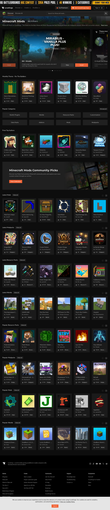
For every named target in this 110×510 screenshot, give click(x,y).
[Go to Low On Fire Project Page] (82, 340)
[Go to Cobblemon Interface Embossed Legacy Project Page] (100, 275)
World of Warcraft (7, 482)
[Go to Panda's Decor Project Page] (64, 92)
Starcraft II (5, 488)
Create (26, 8)
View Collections (16, 181)
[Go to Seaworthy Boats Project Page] (82, 146)
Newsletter (48, 485)
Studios (35, 8)
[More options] (106, 8)
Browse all (103, 109)
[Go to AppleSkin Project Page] (100, 405)
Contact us (70, 482)
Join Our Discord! (50, 476)
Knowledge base (71, 476)
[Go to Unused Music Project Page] (64, 275)
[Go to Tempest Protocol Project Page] (100, 146)
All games (4, 476)
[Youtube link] (97, 464)
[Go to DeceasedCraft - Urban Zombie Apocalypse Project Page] (28, 373)
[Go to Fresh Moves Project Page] (28, 340)
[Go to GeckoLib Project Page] (10, 405)
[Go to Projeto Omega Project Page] (64, 243)
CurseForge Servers (50, 493)
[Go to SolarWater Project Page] (64, 210)
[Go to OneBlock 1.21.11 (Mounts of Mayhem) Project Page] (28, 438)
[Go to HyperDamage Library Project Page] (82, 210)
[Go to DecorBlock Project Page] (100, 92)
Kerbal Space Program (8, 491)
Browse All (19, 13)
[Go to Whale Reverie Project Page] (82, 275)
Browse (17, 8)
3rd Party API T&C (29, 488)
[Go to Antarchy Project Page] (46, 146)
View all (15, 195)
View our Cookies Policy (67, 501)
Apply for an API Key (29, 485)
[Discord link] (100, 464)
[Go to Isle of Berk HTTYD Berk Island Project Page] (64, 438)
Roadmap (47, 488)
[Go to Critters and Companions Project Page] (10, 146)
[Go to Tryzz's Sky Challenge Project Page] (82, 308)
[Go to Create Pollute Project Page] (46, 243)
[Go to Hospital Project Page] (100, 308)
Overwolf (90, 476)
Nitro (89, 485)
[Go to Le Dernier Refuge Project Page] (100, 243)
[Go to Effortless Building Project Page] (82, 92)
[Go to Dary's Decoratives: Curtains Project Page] (10, 92)
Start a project (27, 476)
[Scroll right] (106, 195)
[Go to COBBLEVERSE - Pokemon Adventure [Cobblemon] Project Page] (82, 373)
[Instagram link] (90, 464)
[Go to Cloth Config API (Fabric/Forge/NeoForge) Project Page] (28, 405)
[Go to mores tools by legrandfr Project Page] (28, 210)
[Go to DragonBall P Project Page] (10, 243)
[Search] (106, 13)
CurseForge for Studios (94, 479)
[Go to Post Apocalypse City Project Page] (10, 308)
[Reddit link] (107, 464)
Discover (11, 13)
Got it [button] (55, 506)
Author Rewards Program (30, 482)
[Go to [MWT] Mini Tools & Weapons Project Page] (28, 275)
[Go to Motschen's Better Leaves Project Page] (46, 340)
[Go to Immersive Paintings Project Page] (28, 92)
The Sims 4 (5, 485)
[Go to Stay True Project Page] (64, 340)
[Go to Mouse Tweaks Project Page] (82, 405)
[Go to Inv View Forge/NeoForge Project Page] (46, 210)
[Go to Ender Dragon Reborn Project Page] (46, 275)
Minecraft (5, 479)
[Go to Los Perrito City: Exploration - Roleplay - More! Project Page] (82, 438)
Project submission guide (30, 479)
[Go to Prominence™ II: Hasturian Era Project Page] (64, 373)
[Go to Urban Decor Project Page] (46, 92)
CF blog (47, 482)
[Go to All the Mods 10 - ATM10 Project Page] (10, 373)
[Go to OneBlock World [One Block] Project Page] (100, 438)
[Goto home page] (7, 8)
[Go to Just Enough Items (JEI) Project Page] (46, 405)
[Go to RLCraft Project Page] (100, 373)
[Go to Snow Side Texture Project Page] (10, 275)
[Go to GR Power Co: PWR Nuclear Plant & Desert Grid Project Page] (64, 308)
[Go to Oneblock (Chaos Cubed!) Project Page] (10, 438)
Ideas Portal (48, 479)
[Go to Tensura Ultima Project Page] (28, 243)
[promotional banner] (55, 2)
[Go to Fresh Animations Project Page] (10, 340)
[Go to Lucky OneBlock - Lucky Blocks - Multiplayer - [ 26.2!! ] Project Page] (46, 438)
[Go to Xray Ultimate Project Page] (100, 340)
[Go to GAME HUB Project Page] (28, 308)
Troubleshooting (71, 479)
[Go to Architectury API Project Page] (64, 405)
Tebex (89, 482)
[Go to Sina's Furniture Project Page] (100, 210)
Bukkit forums (49, 491)
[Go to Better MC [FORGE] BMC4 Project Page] (46, 373)
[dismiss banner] (107, 3)
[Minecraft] (4, 13)
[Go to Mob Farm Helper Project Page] (10, 210)
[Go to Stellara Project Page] (64, 146)
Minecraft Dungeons (7, 493)
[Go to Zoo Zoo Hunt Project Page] (46, 308)
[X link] (103, 464)
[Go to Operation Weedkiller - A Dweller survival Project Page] (82, 243)
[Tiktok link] (93, 464)
